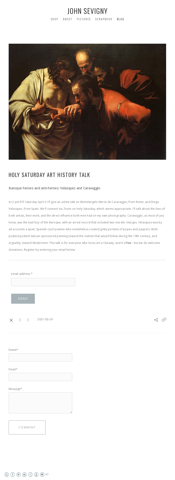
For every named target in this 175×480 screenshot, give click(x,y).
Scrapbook (103, 19)
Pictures (84, 19)
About (67, 19)
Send (23, 298)
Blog (120, 19)
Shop (54, 19)
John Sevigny (87, 11)
